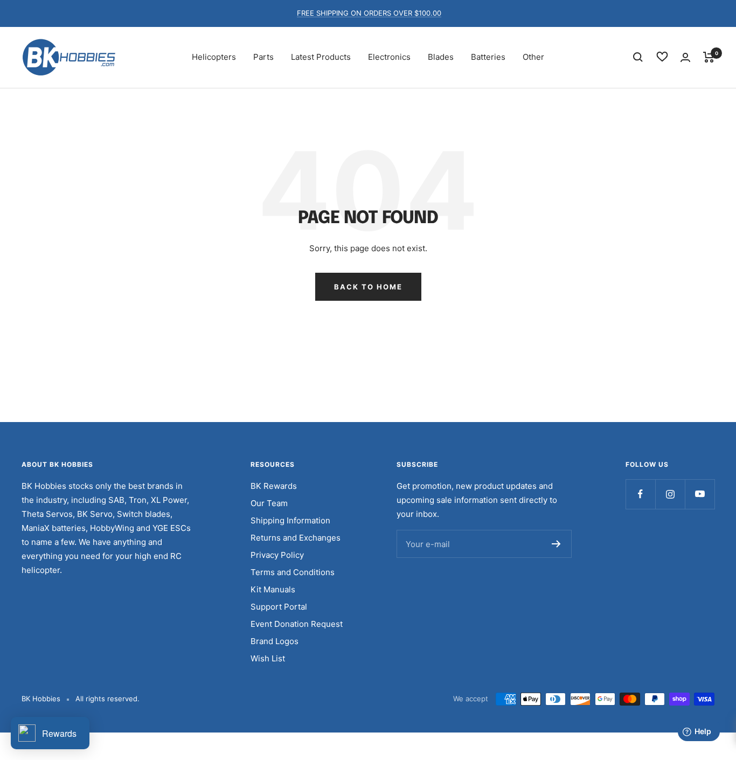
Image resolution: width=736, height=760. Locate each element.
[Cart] (708, 57)
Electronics (389, 57)
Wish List (268, 658)
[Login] (685, 57)
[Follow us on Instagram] (670, 494)
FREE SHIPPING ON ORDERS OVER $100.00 (369, 13)
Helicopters (214, 57)
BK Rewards (274, 486)
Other (533, 57)
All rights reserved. (107, 698)
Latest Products (321, 57)
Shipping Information (290, 520)
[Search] (638, 57)
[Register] (556, 544)
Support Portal (279, 607)
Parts (263, 57)
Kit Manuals (273, 589)
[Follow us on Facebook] (640, 494)
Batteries (488, 57)
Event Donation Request (297, 624)
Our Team (269, 503)
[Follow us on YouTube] (699, 494)
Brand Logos (274, 641)
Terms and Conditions (293, 572)
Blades (441, 57)
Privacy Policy (277, 555)
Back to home (368, 286)
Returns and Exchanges (296, 538)
